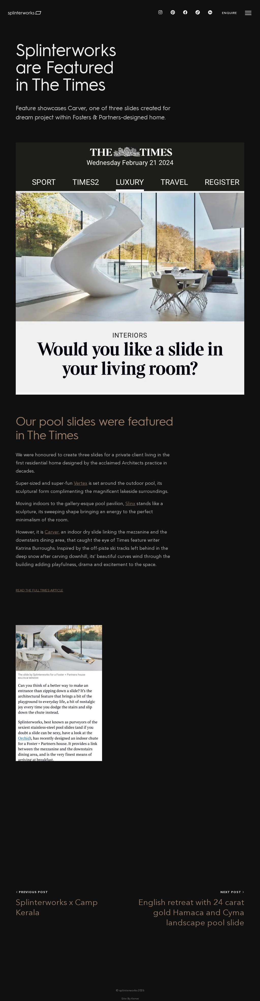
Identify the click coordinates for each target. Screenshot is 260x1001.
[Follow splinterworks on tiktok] (198, 12)
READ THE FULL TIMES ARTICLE (39, 590)
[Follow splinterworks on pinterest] (173, 12)
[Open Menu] (248, 13)
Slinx (130, 504)
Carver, (52, 532)
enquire (229, 13)
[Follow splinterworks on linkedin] (210, 12)
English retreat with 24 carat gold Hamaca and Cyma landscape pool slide (191, 913)
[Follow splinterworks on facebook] (185, 12)
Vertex (80, 483)
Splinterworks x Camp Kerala (57, 908)
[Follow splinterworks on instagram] (160, 12)
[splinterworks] (24, 12)
